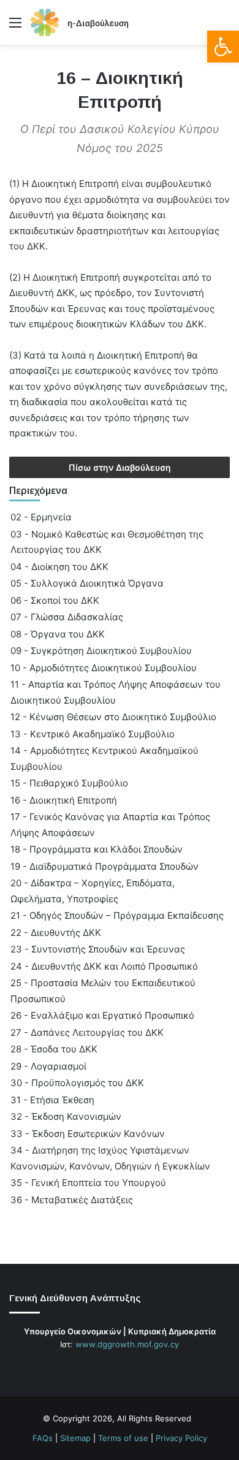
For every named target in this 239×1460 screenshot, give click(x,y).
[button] (223, 47)
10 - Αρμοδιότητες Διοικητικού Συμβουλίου (103, 668)
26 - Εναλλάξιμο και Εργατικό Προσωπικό (102, 1015)
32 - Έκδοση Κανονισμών (65, 1116)
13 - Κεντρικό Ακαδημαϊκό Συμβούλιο (92, 734)
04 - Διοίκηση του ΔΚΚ (59, 566)
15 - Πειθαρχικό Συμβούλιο (69, 783)
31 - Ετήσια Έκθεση (52, 1100)
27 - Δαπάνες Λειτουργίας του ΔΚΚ (87, 1032)
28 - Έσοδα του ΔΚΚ (53, 1049)
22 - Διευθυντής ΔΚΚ (55, 932)
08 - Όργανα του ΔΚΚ (57, 634)
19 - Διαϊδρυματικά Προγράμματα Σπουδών (104, 866)
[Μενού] (15, 26)
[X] (112, 1367)
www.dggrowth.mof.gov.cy (127, 1344)
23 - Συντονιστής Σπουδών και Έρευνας (97, 949)
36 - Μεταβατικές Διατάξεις (71, 1200)
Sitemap (75, 1438)
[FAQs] (141, 1367)
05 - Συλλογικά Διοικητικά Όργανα (87, 583)
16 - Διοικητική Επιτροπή (63, 800)
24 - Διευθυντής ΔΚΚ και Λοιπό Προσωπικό (104, 966)
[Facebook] (97, 1367)
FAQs (42, 1438)
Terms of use (123, 1438)
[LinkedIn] (127, 1367)
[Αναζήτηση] (224, 26)
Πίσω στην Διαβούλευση (120, 467)
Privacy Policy (181, 1438)
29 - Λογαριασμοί (48, 1066)
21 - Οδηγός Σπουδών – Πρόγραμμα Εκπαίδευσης (117, 915)
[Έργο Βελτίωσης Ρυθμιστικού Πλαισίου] (80, 22)
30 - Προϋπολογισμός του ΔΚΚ (77, 1083)
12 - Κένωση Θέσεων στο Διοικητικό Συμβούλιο (113, 717)
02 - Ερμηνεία (41, 517)
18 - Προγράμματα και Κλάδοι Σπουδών (96, 849)
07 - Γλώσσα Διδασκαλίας (66, 617)
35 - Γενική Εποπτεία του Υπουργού (88, 1182)
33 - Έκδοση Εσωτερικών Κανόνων (87, 1133)
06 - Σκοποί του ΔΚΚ (54, 600)
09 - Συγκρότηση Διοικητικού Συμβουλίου (101, 650)
